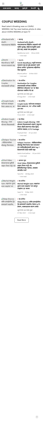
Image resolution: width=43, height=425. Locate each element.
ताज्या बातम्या (7, 8)
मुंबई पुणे (24, 8)
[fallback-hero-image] (9, 47)
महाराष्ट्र (17, 8)
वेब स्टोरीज (34, 8)
